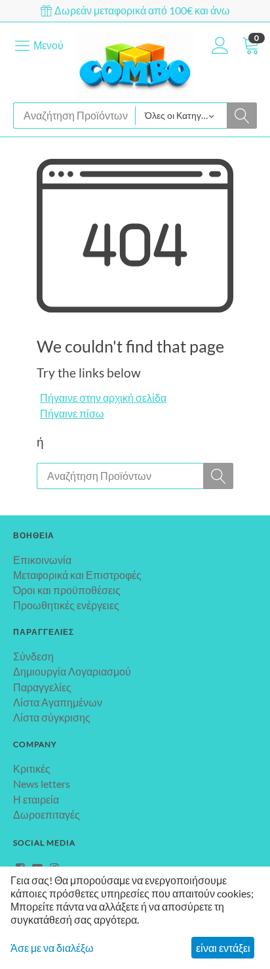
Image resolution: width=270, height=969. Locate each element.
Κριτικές (31, 768)
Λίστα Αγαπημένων (57, 702)
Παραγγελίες (42, 687)
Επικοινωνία (42, 559)
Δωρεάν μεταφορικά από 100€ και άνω (141, 10)
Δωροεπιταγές (46, 814)
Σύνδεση (33, 656)
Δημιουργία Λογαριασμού (72, 671)
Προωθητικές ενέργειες (66, 605)
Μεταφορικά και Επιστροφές (77, 575)
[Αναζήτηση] (242, 115)
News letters (41, 783)
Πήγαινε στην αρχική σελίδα (103, 397)
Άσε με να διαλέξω (52, 947)
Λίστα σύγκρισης (51, 717)
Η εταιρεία (36, 799)
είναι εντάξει (223, 947)
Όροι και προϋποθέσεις (67, 590)
